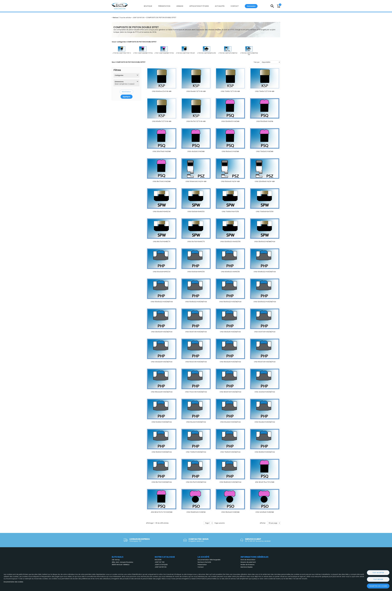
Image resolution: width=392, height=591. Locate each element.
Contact (201, 567)
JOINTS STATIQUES (161, 565)
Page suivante (220, 523)
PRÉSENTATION (164, 6)
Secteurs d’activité (204, 562)
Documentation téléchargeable (209, 560)
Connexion (251, 6)
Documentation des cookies (13, 582)
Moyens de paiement (248, 562)
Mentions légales (247, 567)
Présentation (202, 565)
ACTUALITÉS (219, 6)
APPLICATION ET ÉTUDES (199, 6)
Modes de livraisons (247, 565)
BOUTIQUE (148, 6)
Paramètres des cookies (378, 586)
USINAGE (179, 6)
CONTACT (235, 6)
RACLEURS (158, 560)
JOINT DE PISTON (160, 567)
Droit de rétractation (248, 560)
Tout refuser (378, 579)
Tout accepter (378, 573)
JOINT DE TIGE (159, 562)
